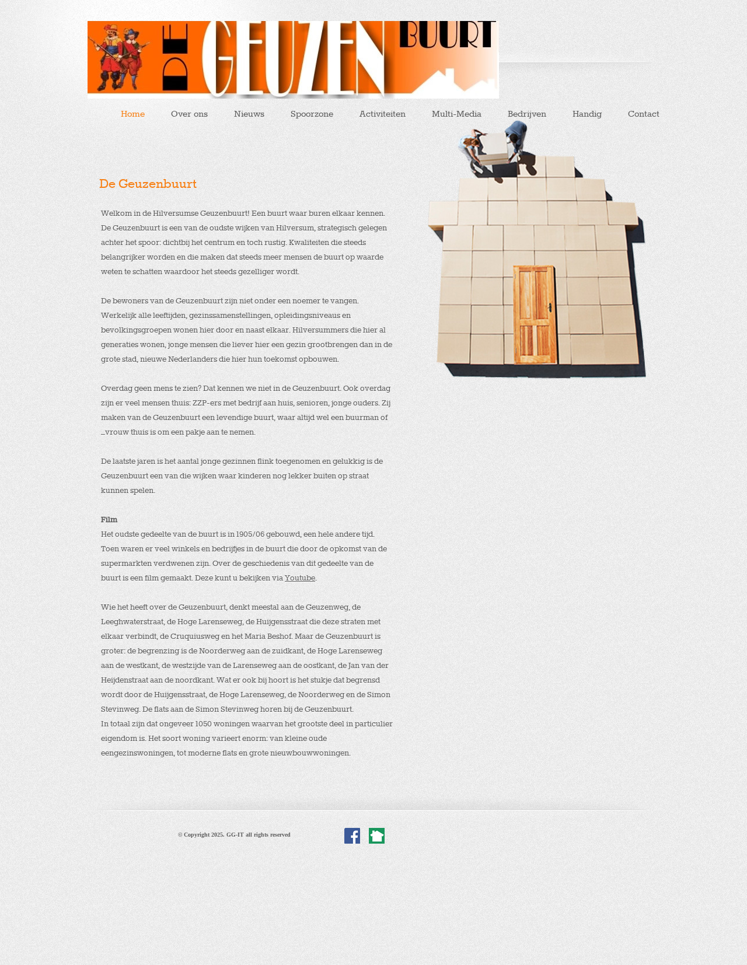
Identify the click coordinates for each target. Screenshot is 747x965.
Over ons (189, 114)
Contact (643, 114)
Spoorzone (312, 114)
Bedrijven (527, 114)
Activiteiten (382, 114)
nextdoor (377, 836)
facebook (352, 836)
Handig (587, 114)
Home (133, 114)
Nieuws (249, 114)
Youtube (300, 578)
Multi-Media (456, 114)
